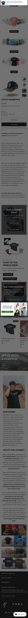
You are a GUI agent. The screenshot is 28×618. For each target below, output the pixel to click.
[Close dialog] (26, 303)
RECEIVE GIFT (7, 311)
